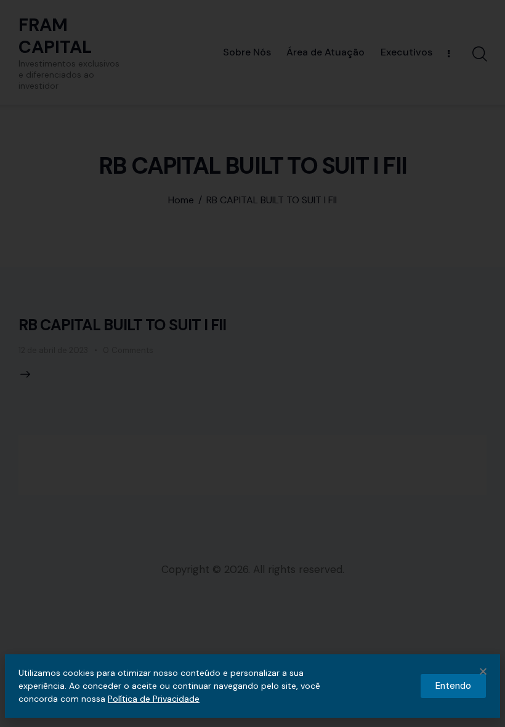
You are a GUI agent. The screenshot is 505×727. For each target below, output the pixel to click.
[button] (483, 671)
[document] (252, 363)
